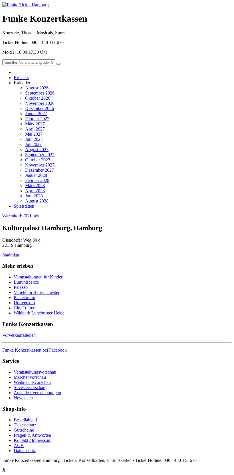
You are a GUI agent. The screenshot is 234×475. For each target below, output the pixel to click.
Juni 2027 (34, 139)
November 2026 (40, 103)
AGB (19, 445)
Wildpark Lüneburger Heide (39, 312)
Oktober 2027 (37, 159)
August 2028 (37, 201)
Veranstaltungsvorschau (35, 372)
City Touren (24, 307)
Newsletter (23, 397)
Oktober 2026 (37, 98)
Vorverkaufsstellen (19, 335)
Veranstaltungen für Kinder (38, 276)
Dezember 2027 (39, 170)
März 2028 (35, 185)
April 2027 (35, 129)
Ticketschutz (25, 424)
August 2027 (37, 149)
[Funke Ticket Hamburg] (25, 4)
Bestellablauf (25, 419)
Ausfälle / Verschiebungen (37, 392)
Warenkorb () (15, 215)
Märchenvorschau (30, 377)
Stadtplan (10, 254)
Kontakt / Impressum (32, 440)
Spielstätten (24, 206)
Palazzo (21, 287)
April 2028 (35, 190)
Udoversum (24, 302)
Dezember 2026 (39, 108)
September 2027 (40, 154)
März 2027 (35, 123)
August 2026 (37, 87)
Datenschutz (25, 450)
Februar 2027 (37, 118)
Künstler (21, 77)
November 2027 (40, 165)
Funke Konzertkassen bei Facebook (34, 350)
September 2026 (40, 93)
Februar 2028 (37, 180)
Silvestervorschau (29, 387)
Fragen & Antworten (32, 435)
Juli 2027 (33, 144)
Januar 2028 (36, 175)
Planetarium (24, 297)
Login (35, 215)
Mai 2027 (34, 134)
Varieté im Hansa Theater (36, 292)
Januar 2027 (36, 113)
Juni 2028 (34, 195)
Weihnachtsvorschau (32, 382)
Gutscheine (24, 430)
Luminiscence (26, 282)
